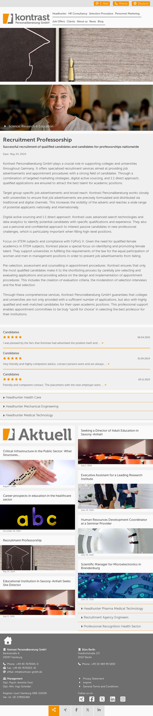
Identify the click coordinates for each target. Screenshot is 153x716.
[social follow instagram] (123, 699)
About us (82, 21)
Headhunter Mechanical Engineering (32, 406)
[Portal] (26, 19)
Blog (100, 21)
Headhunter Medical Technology (29, 415)
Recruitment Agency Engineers (106, 617)
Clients (71, 21)
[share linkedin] (99, 711)
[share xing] (65, 711)
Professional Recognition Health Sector (112, 626)
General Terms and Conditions (100, 686)
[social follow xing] (81, 699)
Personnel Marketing (127, 13)
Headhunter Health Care (23, 397)
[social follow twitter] (102, 699)
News (92, 21)
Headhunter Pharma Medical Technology (113, 608)
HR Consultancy (77, 13)
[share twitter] (87, 711)
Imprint (87, 682)
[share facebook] (76, 711)
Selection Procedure (101, 13)
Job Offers (58, 21)
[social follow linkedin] (112, 699)
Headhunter (59, 13)
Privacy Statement (93, 678)
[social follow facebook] (91, 699)
